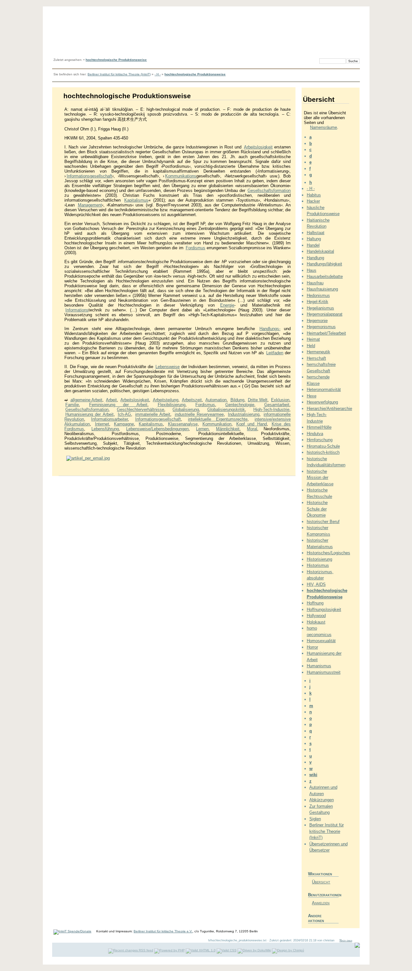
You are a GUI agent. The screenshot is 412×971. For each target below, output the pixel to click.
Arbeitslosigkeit (258, 147)
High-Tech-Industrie (271, 409)
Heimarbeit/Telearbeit (326, 333)
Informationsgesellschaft (89, 176)
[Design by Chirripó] (288, 950)
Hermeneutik (318, 351)
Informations (77, 310)
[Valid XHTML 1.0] (201, 950)
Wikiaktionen (320, 873)
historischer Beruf (323, 521)
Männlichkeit (227, 428)
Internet (102, 424)
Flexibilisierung (171, 404)
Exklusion (280, 399)
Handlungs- (269, 328)
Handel (313, 245)
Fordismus (195, 247)
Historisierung (319, 559)
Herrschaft (316, 358)
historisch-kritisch (323, 452)
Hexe (311, 396)
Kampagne (124, 424)
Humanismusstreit (324, 672)
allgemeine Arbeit (86, 399)
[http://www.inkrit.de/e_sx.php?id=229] (88, 458)
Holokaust (316, 622)
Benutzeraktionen (323, 894)
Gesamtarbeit (276, 404)
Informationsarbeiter (109, 419)
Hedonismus (318, 295)
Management (90, 205)
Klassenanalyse (183, 424)
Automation (216, 399)
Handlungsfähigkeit (324, 264)
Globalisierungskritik (226, 409)
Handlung (315, 257)
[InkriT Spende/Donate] (72, 931)
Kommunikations (180, 176)
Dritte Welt (257, 399)
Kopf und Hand (251, 424)
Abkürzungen (321, 799)
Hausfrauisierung (322, 289)
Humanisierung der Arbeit (89, 414)
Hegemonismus (321, 326)
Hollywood (316, 615)
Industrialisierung (243, 414)
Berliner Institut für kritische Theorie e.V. (163, 931)
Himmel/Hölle (319, 427)
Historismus (318, 565)
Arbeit (111, 399)
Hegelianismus (320, 308)
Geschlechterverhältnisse (140, 409)
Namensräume (323, 127)
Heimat (313, 339)
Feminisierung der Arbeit (118, 404)
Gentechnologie (239, 404)
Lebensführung (105, 428)
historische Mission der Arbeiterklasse (320, 477)
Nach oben (346, 940)
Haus (311, 270)
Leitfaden (274, 352)
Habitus (314, 195)
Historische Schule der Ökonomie (317, 509)
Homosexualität (321, 640)
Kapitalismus (136, 200)
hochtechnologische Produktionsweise (116, 60)
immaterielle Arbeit (152, 414)
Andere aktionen (316, 918)
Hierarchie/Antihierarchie (329, 408)
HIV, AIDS (316, 584)
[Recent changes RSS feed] (130, 950)
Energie (227, 305)
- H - (157, 74)
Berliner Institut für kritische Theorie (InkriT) (119, 74)
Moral (252, 428)
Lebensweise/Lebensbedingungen (157, 428)
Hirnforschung (319, 439)
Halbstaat (315, 232)
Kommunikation (216, 424)
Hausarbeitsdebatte (325, 276)
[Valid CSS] (227, 950)
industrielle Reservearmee (199, 414)
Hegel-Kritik (317, 301)
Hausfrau (315, 283)
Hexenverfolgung (322, 402)
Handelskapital (320, 251)
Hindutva (315, 433)
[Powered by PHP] (169, 950)
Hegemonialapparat (324, 314)
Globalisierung (186, 409)
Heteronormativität (324, 389)
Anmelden (321, 902)
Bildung (237, 399)
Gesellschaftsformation (269, 190)
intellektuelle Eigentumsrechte (218, 419)
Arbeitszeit (192, 399)
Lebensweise (167, 366)
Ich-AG (124, 414)
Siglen (315, 818)
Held (311, 345)
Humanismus (319, 665)
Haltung (314, 238)
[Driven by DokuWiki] (254, 950)
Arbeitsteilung (165, 399)
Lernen (202, 428)
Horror (312, 647)
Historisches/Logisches (328, 552)
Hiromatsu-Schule (323, 446)
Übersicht (321, 882)
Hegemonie (317, 320)
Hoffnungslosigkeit (324, 609)
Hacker (313, 201)
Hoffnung (315, 603)
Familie (72, 404)
